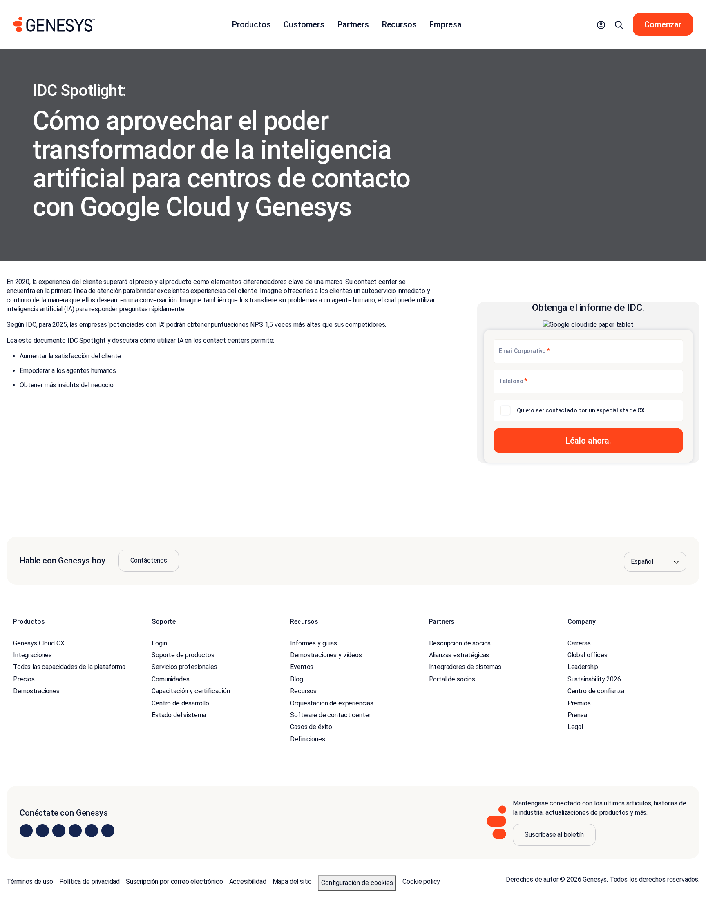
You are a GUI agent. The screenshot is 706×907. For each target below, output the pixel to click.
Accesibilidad (247, 881)
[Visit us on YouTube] (91, 830)
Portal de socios (452, 679)
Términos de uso (30, 881)
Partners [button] (353, 24)
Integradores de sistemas (465, 667)
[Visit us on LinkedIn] (26, 830)
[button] (601, 24)
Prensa (577, 715)
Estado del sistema (179, 715)
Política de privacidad (89, 881)
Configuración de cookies (357, 883)
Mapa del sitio (292, 881)
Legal (575, 727)
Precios (24, 679)
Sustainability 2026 (594, 679)
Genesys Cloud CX (38, 643)
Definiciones (307, 739)
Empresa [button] (445, 24)
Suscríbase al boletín (554, 834)
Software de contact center (330, 715)
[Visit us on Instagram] (42, 830)
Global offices (587, 655)
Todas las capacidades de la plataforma (69, 667)
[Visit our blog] (107, 830)
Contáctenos (148, 560)
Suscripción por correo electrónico (174, 881)
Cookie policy (421, 881)
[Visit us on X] (58, 830)
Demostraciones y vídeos (326, 655)
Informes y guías (313, 643)
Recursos (303, 691)
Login (159, 643)
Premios (579, 703)
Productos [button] (251, 24)
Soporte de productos (183, 655)
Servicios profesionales (184, 667)
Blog (296, 679)
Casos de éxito (311, 727)
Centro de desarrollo (180, 703)
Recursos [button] (399, 24)
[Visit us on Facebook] (75, 830)
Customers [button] (304, 24)
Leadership (582, 667)
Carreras (579, 643)
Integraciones (32, 655)
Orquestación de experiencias (331, 703)
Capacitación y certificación (191, 691)
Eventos (301, 667)
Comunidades (170, 679)
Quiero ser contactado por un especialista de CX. (581, 410)
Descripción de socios (460, 643)
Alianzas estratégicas (459, 655)
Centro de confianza (595, 691)
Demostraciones (36, 691)
